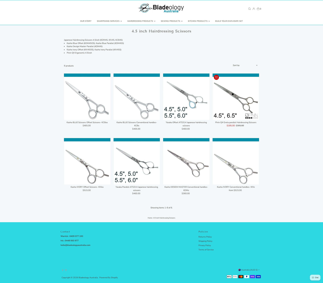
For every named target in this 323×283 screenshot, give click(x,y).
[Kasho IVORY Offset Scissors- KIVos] (87, 161)
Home (150, 218)
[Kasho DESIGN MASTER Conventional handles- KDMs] (186, 161)
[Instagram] (65, 270)
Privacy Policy (204, 245)
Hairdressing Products (140, 21)
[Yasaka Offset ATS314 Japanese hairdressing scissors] (186, 97)
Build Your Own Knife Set (229, 21)
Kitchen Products (198, 21)
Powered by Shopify (108, 277)
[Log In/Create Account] (254, 9)
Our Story (85, 21)
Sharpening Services (108, 21)
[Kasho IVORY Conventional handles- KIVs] (236, 161)
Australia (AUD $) (249, 269)
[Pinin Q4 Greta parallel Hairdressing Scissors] (236, 97)
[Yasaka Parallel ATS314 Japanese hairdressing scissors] (137, 161)
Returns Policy (205, 236)
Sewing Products (171, 21)
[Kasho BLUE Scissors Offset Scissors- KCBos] (87, 97)
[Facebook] (63, 270)
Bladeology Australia (88, 277)
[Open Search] (249, 9)
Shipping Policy (205, 241)
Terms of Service (206, 249)
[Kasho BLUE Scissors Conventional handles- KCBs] (137, 97)
